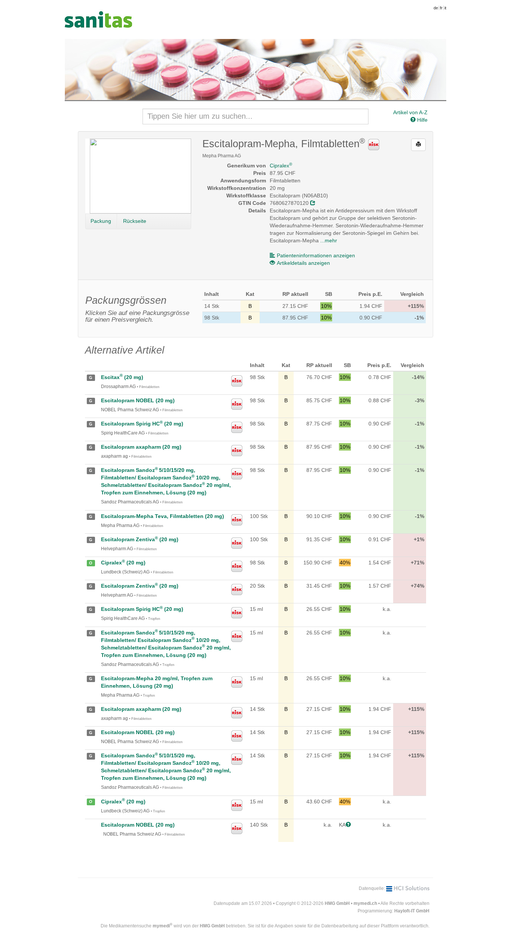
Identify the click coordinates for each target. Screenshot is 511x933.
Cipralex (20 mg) (123, 563)
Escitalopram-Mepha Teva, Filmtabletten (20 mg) (162, 516)
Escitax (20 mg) (122, 377)
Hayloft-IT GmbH (411, 911)
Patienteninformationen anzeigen (316, 255)
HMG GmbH (337, 903)
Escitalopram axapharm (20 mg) (141, 447)
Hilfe (422, 120)
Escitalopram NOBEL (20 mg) (138, 400)
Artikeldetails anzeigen (303, 263)
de (436, 8)
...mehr (328, 240)
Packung (101, 221)
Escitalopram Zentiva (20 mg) (139, 539)
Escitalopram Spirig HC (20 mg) (142, 424)
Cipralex (281, 166)
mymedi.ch (365, 903)
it (445, 8)
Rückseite (134, 221)
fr (441, 8)
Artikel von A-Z (410, 112)
